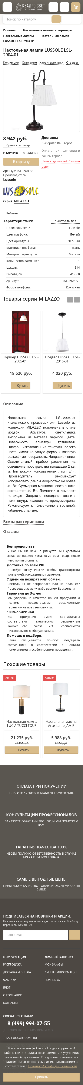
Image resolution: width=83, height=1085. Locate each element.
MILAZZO (21, 201)
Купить (22, 385)
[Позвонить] (64, 7)
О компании (12, 995)
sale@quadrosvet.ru (21, 1038)
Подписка (52, 980)
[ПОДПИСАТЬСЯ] (74, 935)
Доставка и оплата (17, 972)
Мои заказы (54, 964)
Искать (56, 19)
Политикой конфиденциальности (52, 1066)
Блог (6, 987)
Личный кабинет (59, 957)
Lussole (9, 179)
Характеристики (51, 62)
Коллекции (11, 62)
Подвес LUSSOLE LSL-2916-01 (62, 359)
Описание (29, 62)
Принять (41, 1077)
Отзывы (72, 62)
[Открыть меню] (7, 7)
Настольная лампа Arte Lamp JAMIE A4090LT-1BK (61, 724)
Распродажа (12, 964)
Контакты (10, 1003)
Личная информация (61, 972)
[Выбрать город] (53, 7)
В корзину (21, 161)
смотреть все (65, 221)
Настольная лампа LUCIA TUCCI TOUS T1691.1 (21, 724)
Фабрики (9, 980)
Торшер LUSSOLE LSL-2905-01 (21, 359)
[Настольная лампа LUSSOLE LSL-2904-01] (41, 100)
